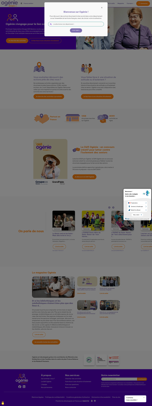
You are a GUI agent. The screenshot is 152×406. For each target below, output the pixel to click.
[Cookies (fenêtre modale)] (3, 403)
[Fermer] (102, 7)
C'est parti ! (76, 30)
